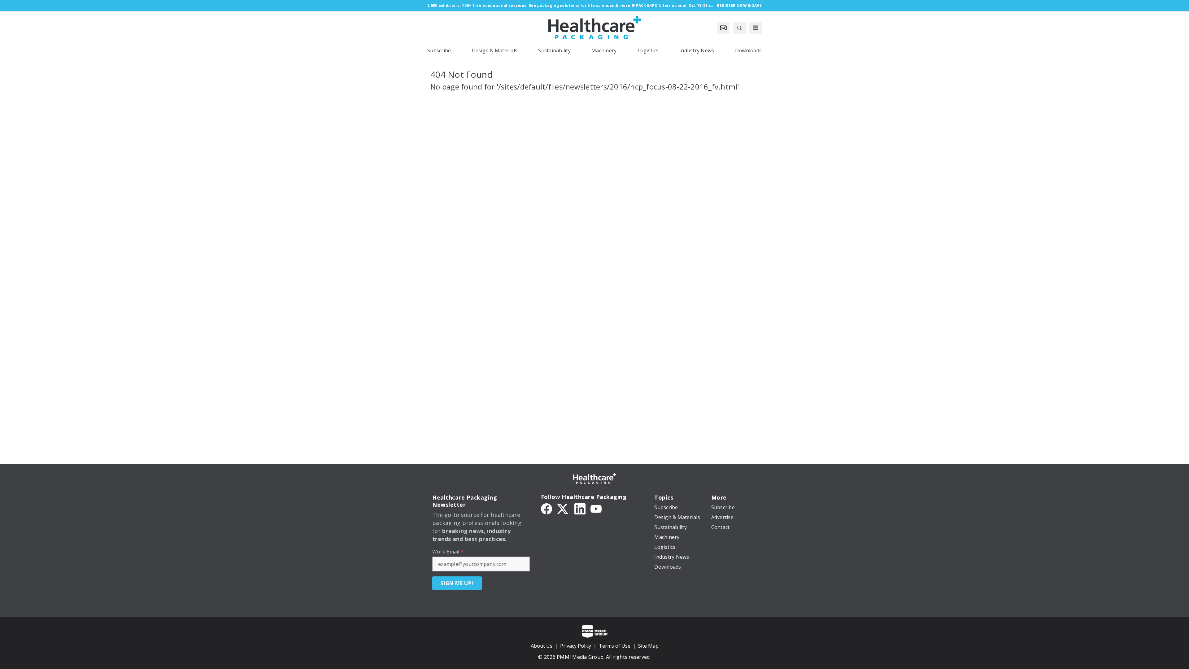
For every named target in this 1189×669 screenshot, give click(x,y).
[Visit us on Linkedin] (580, 508)
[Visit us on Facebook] (546, 508)
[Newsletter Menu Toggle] (723, 28)
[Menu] (755, 28)
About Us (541, 645)
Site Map (648, 645)
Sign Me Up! (457, 583)
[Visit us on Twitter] (563, 508)
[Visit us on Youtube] (596, 508)
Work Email (448, 551)
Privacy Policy (575, 645)
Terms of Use (614, 645)
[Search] (739, 28)
